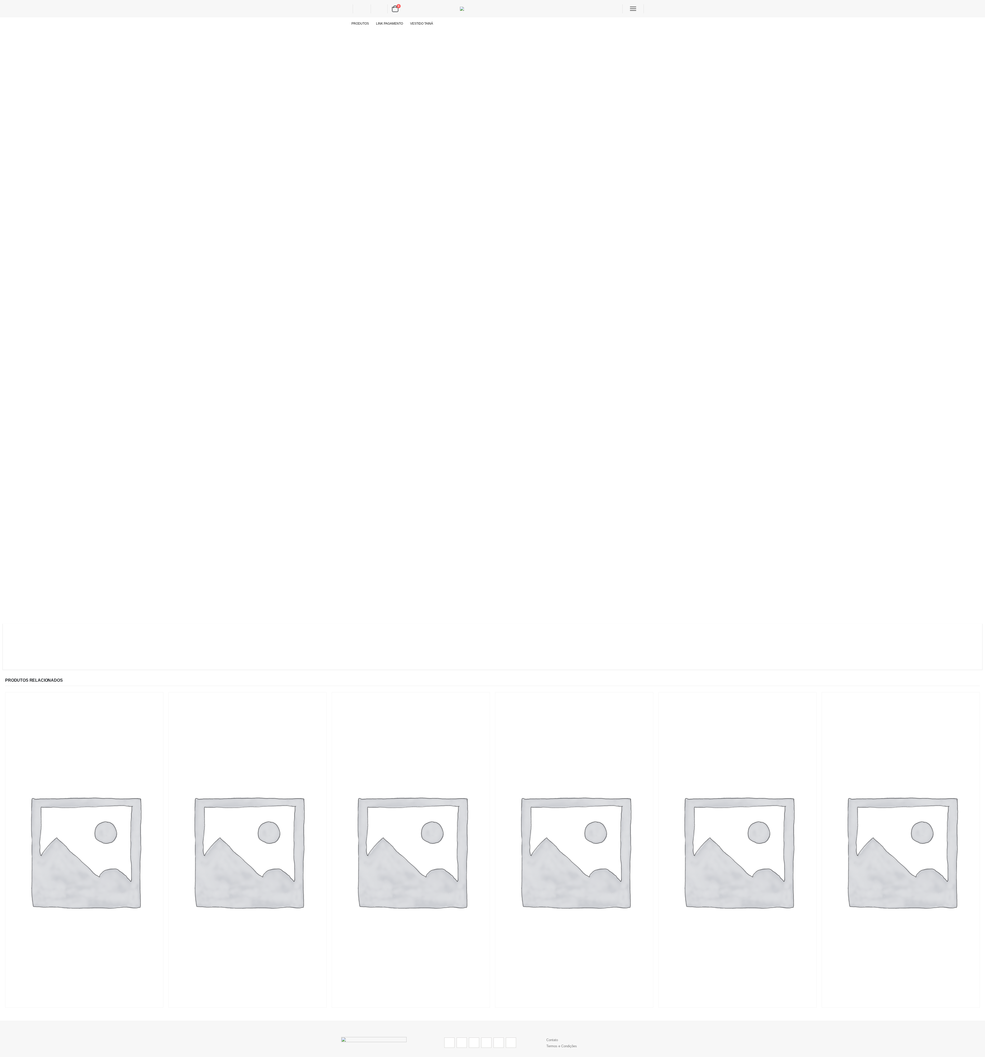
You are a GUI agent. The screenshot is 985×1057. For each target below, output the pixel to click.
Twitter (462, 1043)
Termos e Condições (561, 1046)
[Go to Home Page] (342, 24)
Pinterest (474, 1043)
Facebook (449, 1043)
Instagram (499, 1043)
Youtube (486, 1043)
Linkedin (511, 1043)
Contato (552, 1040)
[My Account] (362, 8)
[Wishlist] (379, 8)
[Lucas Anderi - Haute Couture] (492, 9)
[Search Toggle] (345, 8)
